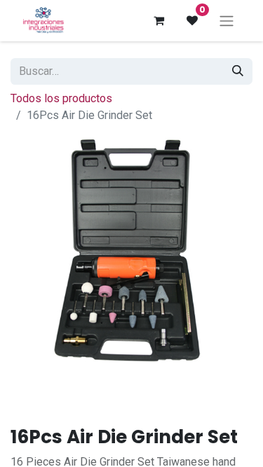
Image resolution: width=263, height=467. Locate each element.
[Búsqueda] (237, 71)
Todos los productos (61, 98)
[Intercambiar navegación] (226, 21)
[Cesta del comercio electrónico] (158, 20)
